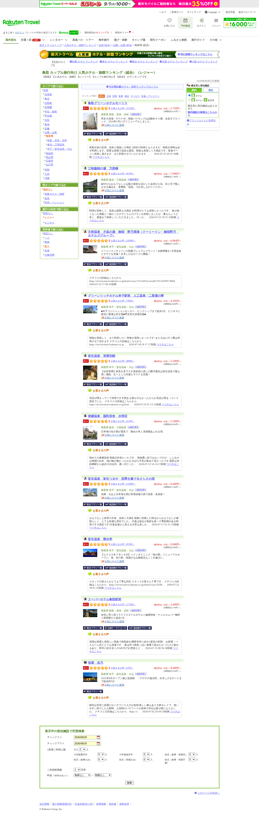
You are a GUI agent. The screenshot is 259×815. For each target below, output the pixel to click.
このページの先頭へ (208, 793)
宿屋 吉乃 (95, 662)
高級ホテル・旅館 (54, 194)
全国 (45, 90)
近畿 (47, 128)
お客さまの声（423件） (123, 421)
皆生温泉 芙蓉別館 (101, 355)
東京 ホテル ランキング (115, 61)
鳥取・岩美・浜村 (57, 140)
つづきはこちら (101, 157)
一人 (47, 237)
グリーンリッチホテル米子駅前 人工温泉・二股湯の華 (126, 295)
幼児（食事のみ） (83, 759)
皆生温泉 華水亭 (100, 539)
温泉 (47, 198)
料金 (58, 775)
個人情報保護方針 (62, 804)
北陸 (47, 120)
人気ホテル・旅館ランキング (80, 45)
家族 (47, 242)
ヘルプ (162, 12)
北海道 (48, 94)
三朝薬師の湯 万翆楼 (103, 168)
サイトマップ (194, 12)
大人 (76, 749)
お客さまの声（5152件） (123, 108)
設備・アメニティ (150, 96)
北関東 (48, 103)
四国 (47, 169)
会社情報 (44, 804)
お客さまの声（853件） (123, 173)
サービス (135, 96)
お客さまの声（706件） (123, 300)
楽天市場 (230, 12)
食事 (121, 96)
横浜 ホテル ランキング (145, 61)
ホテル (199, 96)
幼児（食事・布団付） (176, 754)
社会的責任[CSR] (84, 804)
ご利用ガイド (176, 12)
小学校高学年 (80, 754)
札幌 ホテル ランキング (85, 61)
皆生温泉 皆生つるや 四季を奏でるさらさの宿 (121, 478)
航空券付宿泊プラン (116, 133)
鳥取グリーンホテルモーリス (107, 103)
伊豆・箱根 (51, 111)
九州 (47, 174)
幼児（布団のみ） (128, 759)
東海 (47, 124)
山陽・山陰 (51, 132)
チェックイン (54, 737)
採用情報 (101, 804)
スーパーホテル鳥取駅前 (104, 599)
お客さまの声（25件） (122, 668)
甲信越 (48, 115)
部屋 (114, 96)
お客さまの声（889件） (123, 361)
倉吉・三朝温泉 (55, 144)
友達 (47, 250)
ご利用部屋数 (54, 769)
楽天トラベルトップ (50, 45)
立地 (108, 96)
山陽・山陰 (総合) (122, 45)
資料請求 (124, 804)
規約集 (112, 804)
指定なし (48, 213)
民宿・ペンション (54, 202)
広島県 (49, 160)
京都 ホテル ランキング (175, 61)
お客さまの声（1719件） (123, 604)
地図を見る (135, 114)
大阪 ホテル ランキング (205, 61)
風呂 (127, 96)
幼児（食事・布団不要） (175, 761)
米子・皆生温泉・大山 (59, 148)
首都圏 (48, 107)
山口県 (49, 164)
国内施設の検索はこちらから (202, 113)
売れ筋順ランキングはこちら (197, 54)
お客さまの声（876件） (123, 544)
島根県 (49, 153)
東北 (47, 98)
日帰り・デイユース (116, 628)
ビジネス (49, 222)
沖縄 (47, 178)
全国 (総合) (105, 45)
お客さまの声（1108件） (123, 484)
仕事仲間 (49, 254)
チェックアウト (55, 743)
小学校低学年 (126, 754)
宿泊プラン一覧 (95, 133)
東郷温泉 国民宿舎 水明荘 (107, 416)
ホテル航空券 (205, 100)
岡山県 (49, 157)
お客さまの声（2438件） (123, 240)
